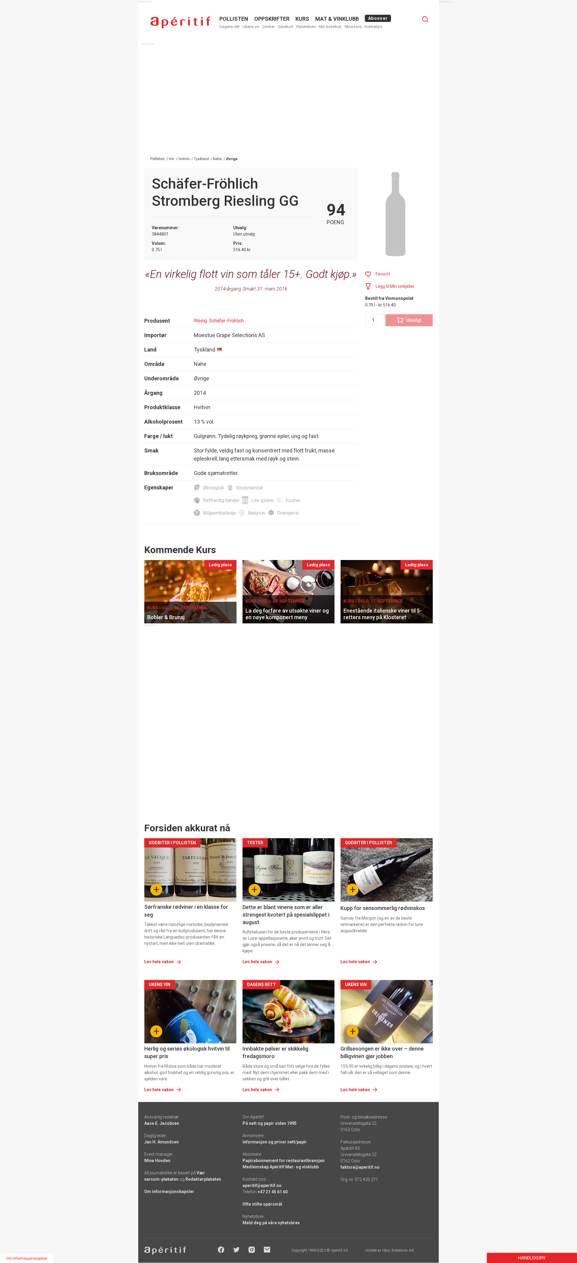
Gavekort (285, 26)
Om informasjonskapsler (169, 1191)
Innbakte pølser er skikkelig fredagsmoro (275, 1052)
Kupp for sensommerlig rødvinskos (382, 908)
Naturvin (256, 513)
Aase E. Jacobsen (161, 1123)
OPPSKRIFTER (271, 19)
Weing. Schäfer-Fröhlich (219, 321)
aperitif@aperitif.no (262, 1185)
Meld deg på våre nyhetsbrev (271, 1222)
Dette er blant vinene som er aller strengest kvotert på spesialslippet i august (286, 914)
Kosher (293, 500)
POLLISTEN (233, 19)
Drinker (268, 26)
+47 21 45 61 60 (273, 1191)
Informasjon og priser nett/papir (275, 1142)
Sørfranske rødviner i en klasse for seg (186, 911)
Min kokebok (330, 26)
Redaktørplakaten (203, 1179)
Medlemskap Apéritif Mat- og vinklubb (281, 1166)
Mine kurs (353, 26)
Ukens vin (251, 26)
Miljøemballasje (219, 513)
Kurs (302, 19)
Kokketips (373, 26)
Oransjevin (288, 513)
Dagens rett (229, 26)
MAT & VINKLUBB (337, 19)
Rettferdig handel (221, 500)
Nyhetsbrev (306, 26)
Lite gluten (262, 500)
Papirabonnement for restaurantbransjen (284, 1160)
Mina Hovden (157, 1160)
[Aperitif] (180, 22)
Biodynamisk (249, 488)
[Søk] (425, 19)
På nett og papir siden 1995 (270, 1123)
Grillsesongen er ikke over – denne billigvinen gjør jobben (382, 1052)
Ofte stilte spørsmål (262, 1204)
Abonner (378, 18)
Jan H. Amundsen (161, 1142)
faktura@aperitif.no (360, 1167)
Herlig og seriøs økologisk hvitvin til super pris (187, 1052)
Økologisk (213, 488)
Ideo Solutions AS (398, 1250)
